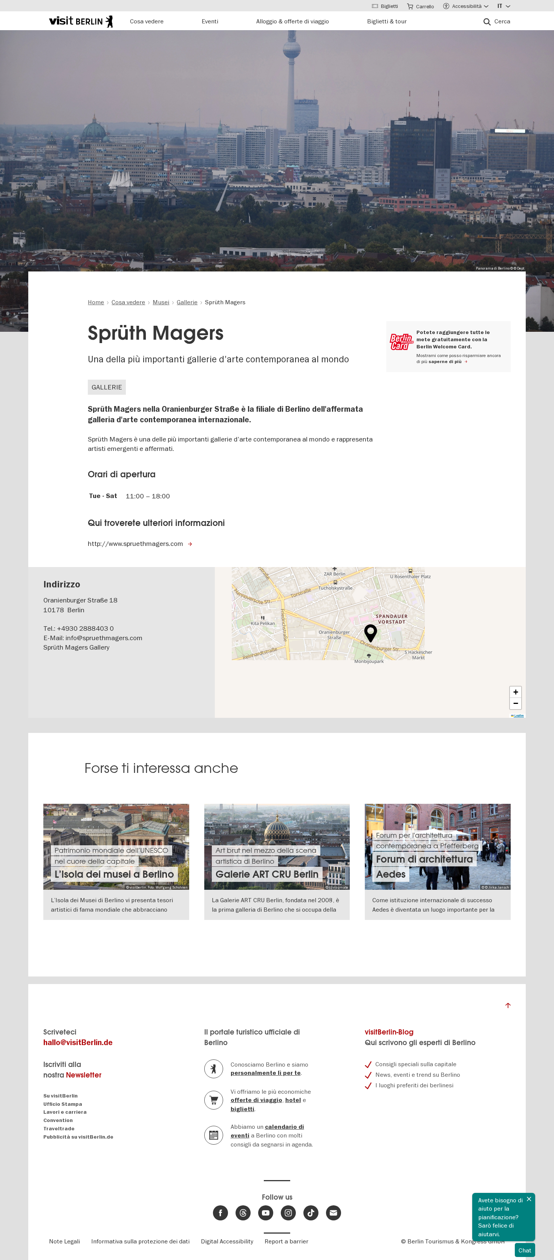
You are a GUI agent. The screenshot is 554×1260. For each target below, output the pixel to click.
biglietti (242, 1109)
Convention (58, 1120)
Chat (525, 1250)
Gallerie (107, 387)
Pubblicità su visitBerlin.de (78, 1137)
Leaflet (519, 715)
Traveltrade (59, 1128)
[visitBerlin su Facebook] (220, 1212)
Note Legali (64, 1241)
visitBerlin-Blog (389, 1032)
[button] (370, 633)
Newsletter (83, 1075)
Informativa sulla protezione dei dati (140, 1241)
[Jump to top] (508, 1007)
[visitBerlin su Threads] (243, 1212)
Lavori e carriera (65, 1112)
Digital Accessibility (227, 1241)
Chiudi (529, 1199)
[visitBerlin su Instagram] (288, 1212)
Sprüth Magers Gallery (76, 647)
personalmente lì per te (266, 1073)
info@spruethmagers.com (104, 637)
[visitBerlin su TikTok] (310, 1212)
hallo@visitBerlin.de (78, 1042)
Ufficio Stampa (62, 1104)
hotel (293, 1100)
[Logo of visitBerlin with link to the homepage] (80, 21)
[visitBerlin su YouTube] (265, 1212)
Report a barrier (286, 1241)
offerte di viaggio (256, 1100)
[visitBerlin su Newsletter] (333, 1212)
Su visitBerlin (60, 1096)
